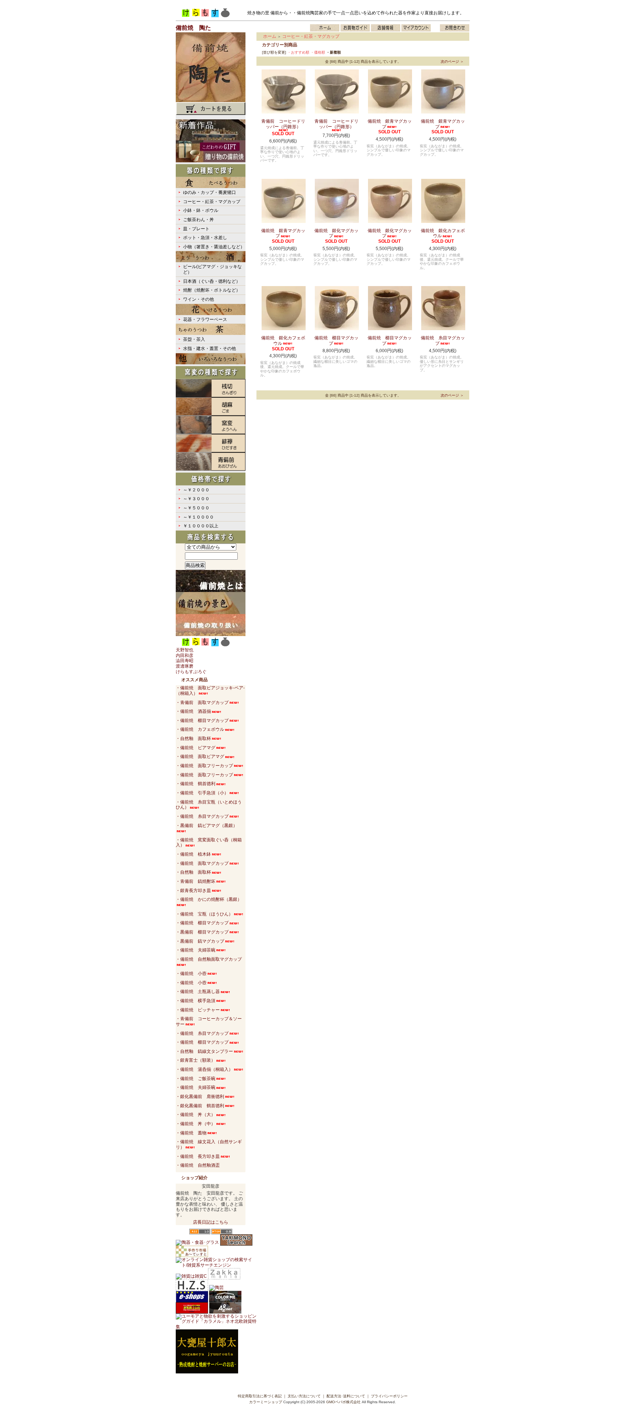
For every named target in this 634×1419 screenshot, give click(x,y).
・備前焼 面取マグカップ (202, 863)
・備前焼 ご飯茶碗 (195, 1078)
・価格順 (317, 52)
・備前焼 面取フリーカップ (204, 765)
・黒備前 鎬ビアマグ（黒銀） (206, 825)
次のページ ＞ (452, 61)
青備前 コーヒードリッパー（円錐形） (283, 124)
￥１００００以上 (200, 525)
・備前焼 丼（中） (195, 1123)
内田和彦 (184, 655)
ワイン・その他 (198, 299)
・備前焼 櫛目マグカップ (202, 720)
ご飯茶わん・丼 (198, 219)
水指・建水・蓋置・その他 (209, 348)
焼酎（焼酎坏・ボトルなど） (211, 290)
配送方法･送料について (346, 1396)
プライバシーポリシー (389, 1396)
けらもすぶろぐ (191, 671)
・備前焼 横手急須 (195, 1000)
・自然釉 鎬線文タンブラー (204, 1051)
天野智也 (184, 650)
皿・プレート (196, 228)
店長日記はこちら (210, 1222)
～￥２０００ (196, 489)
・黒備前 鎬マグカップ (200, 941)
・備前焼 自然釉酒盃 (198, 1165)
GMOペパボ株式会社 (343, 1402)
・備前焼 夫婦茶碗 (195, 950)
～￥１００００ (198, 517)
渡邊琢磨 (184, 666)
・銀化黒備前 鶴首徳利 (200, 1105)
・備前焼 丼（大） (195, 1114)
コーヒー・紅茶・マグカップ (211, 201)
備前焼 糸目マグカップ (443, 340)
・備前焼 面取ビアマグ (200, 756)
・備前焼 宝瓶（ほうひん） (204, 914)
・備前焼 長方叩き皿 (198, 1156)
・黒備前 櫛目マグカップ (202, 932)
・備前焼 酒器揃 (193, 711)
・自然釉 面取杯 (193, 738)
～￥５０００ (196, 507)
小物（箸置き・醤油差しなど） (214, 246)
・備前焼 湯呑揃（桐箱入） (204, 1069)
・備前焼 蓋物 (191, 1132)
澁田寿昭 (184, 660)
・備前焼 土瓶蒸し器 (198, 991)
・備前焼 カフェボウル (200, 729)
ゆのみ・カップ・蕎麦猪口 (209, 192)
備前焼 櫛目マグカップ (336, 340)
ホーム (269, 36)
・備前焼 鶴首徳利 (195, 783)
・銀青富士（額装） (195, 1060)
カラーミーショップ (265, 1402)
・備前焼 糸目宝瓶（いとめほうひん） (209, 804)
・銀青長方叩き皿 (193, 890)
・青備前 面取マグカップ (202, 702)
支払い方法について (304, 1396)
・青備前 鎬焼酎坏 (195, 881)
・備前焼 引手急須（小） (202, 792)
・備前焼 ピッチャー (198, 1009)
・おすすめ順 (298, 52)
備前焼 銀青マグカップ (390, 124)
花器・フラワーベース (205, 319)
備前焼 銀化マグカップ (336, 233)
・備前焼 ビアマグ (195, 747)
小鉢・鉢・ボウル (200, 210)
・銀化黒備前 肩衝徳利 (200, 1096)
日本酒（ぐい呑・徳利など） (211, 281)
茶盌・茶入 (194, 339)
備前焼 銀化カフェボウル (443, 233)
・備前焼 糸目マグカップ (202, 816)
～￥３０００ (196, 498)
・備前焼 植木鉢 (193, 854)
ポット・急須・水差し (205, 237)
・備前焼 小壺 (191, 973)
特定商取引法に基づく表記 (260, 1396)
